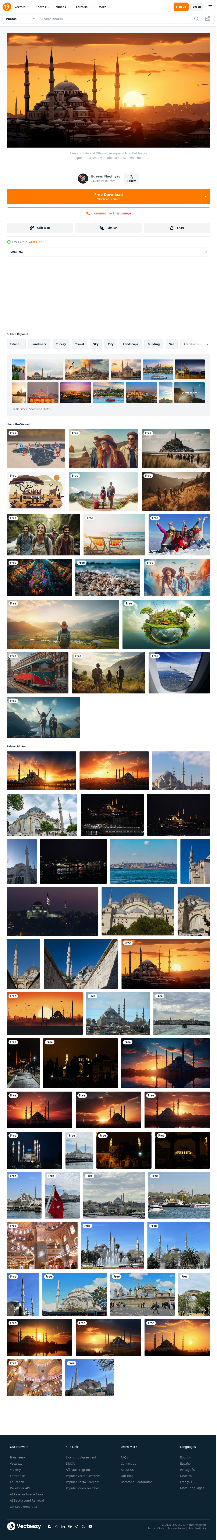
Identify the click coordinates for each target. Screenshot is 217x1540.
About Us (126, 1468)
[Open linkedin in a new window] (63, 1524)
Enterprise (17, 1474)
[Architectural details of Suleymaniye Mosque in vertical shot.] (195, 859)
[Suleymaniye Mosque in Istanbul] (52, 909)
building (154, 342)
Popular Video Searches (82, 1486)
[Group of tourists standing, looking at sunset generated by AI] (176, 447)
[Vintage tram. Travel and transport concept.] (37, 671)
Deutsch (183, 1474)
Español (183, 1462)
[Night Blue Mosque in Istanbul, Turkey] (23, 1061)
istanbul (16, 342)
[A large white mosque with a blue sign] (34, 1148)
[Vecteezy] (7, 7)
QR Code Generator (23, 1505)
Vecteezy (16, 1462)
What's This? (36, 240)
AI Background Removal (26, 1498)
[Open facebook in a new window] (49, 1524)
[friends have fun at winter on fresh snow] (179, 533)
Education (17, 1480)
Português (184, 1468)
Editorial (82, 7)
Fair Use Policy (194, 1526)
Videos (61, 7)
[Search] (193, 18)
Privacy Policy (173, 1526)
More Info (16, 250)
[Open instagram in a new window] (56, 1524)
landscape (130, 342)
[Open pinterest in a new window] (70, 1524)
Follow (130, 179)
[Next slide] (200, 342)
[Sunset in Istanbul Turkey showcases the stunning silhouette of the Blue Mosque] (39, 1335)
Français (183, 1480)
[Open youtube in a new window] (90, 1524)
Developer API (19, 1486)
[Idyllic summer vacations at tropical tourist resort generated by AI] (107, 576)
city (111, 342)
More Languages (189, 1486)
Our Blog (126, 1474)
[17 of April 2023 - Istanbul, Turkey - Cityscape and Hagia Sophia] (179, 1193)
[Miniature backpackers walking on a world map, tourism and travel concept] (36, 447)
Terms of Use (153, 1526)
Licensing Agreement (80, 1455)
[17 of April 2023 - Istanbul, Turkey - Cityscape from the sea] (181, 1012)
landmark (39, 342)
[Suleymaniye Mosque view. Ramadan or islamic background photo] (181, 769)
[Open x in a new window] (83, 1524)
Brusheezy (17, 1455)
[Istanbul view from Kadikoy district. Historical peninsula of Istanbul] (143, 859)
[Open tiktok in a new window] (76, 1524)
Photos (41, 7)
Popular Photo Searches (82, 1480)
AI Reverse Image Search (27, 1492)
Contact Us (128, 1462)
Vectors (19, 7)
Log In (194, 6)
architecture (193, 342)
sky (96, 342)
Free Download (107, 194)
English (182, 1455)
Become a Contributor (136, 1480)
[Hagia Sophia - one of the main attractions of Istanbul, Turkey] (89, 1376)
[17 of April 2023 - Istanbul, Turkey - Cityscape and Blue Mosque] (79, 1148)
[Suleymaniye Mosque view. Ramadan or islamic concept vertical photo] (22, 859)
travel (79, 342)
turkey (61, 342)
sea (171, 342)
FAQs (124, 1455)
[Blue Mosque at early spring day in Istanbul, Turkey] (112, 1244)
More (102, 7)
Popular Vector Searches (82, 1474)
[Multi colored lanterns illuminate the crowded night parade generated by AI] (39, 576)
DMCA (69, 1462)
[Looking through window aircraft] (179, 671)
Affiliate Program (77, 1468)
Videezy (15, 1468)
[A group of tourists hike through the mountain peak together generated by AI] (176, 489)
